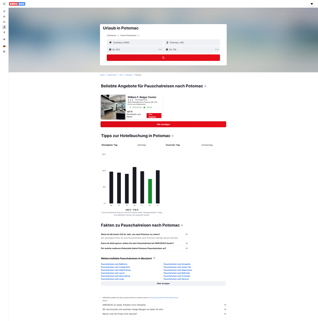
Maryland (129, 75)
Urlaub (102, 75)
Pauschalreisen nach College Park (115, 267)
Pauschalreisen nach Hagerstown (178, 270)
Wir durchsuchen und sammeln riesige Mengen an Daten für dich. (132, 309)
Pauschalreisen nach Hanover (176, 279)
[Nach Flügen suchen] (4, 11)
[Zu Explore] (4, 32)
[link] (163, 124)
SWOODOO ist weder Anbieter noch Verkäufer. (124, 305)
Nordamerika (112, 75)
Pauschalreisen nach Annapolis (177, 264)
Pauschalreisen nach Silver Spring (115, 276)
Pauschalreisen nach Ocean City (177, 267)
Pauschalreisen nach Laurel (112, 273)
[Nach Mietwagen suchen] (4, 21)
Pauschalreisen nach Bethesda (177, 273)
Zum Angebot (152, 115)
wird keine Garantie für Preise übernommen (163, 298)
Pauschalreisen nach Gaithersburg (116, 270)
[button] (4, 4)
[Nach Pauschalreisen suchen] (4, 27)
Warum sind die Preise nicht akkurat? (119, 314)
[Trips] (4, 39)
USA (121, 75)
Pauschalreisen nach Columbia (177, 276)
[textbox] (135, 42)
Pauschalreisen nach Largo (112, 279)
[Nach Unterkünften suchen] (4, 16)
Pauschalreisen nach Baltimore (114, 264)
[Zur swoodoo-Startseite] (17, 4)
